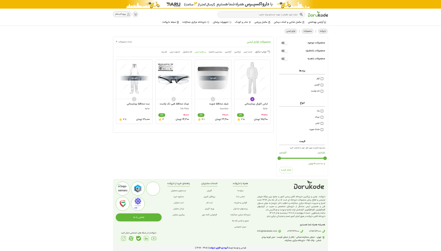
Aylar (265, 108)
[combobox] (259, 14)
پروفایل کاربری (209, 196)
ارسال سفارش (178, 208)
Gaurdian (224, 108)
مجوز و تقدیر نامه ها (240, 220)
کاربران (209, 190)
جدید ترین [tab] (248, 51)
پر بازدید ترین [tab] (200, 51)
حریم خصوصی (240, 226)
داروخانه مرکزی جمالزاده (240, 214)
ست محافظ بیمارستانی (138, 104)
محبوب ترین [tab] (175, 51)
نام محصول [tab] (187, 51)
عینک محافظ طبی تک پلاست (174, 104)
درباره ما (240, 190)
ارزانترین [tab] (237, 51)
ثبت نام (209, 202)
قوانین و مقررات (240, 202)
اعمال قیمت (286, 170)
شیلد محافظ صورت (218, 104)
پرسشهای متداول (240, 208)
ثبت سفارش (178, 202)
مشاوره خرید (178, 196)
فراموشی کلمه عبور (209, 214)
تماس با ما (240, 196)
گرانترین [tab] (228, 51)
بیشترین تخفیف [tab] (215, 51)
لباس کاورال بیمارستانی (256, 104)
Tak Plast (184, 108)
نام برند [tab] (164, 51)
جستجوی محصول (178, 190)
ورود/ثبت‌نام (120, 14)
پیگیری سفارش (178, 214)
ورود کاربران (209, 208)
